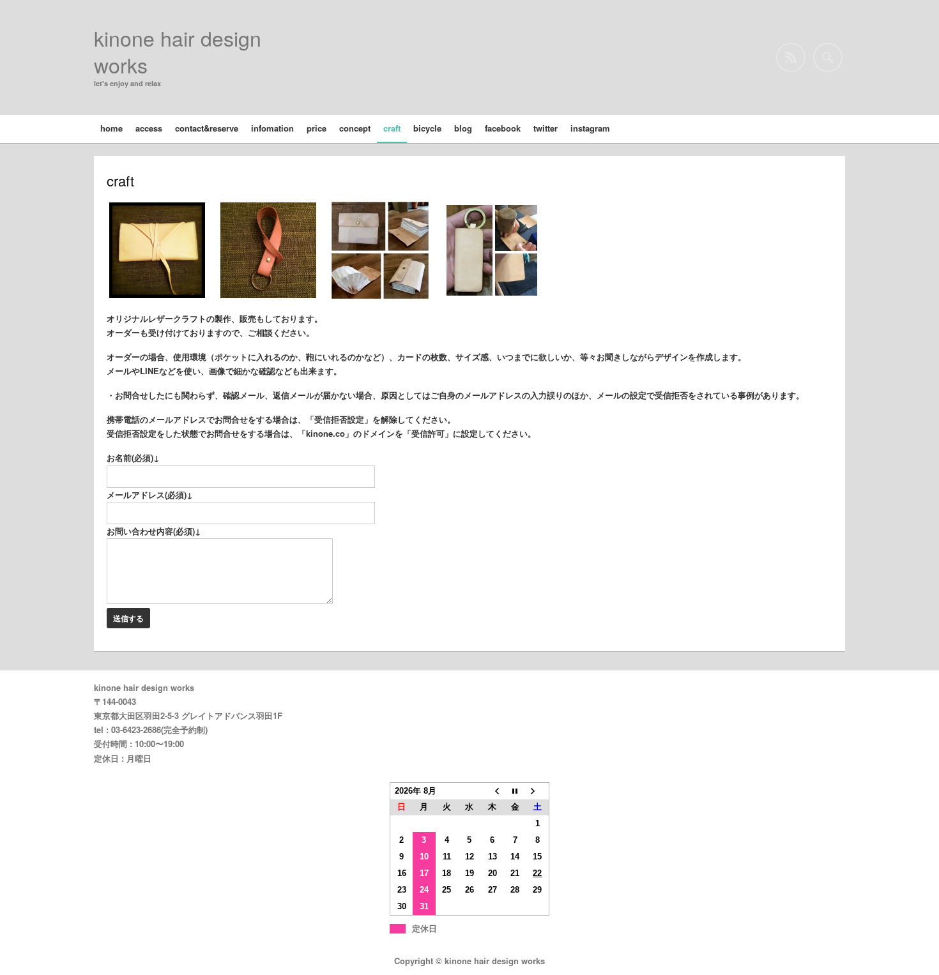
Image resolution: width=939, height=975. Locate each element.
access (148, 128)
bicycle (427, 128)
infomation (272, 128)
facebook (503, 128)
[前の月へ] (492, 790)
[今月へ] (514, 790)
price (316, 128)
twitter (545, 128)
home (111, 128)
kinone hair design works (177, 51)
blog (463, 128)
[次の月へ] (537, 790)
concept (354, 128)
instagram (590, 128)
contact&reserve (206, 128)
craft (392, 128)
